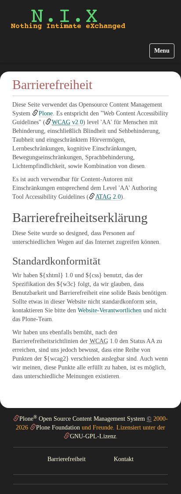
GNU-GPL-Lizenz (93, 436)
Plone (46, 113)
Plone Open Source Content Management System (82, 418)
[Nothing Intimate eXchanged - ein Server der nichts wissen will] (68, 19)
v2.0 (67, 122)
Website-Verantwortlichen (109, 310)
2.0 (108, 196)
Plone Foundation (58, 427)
